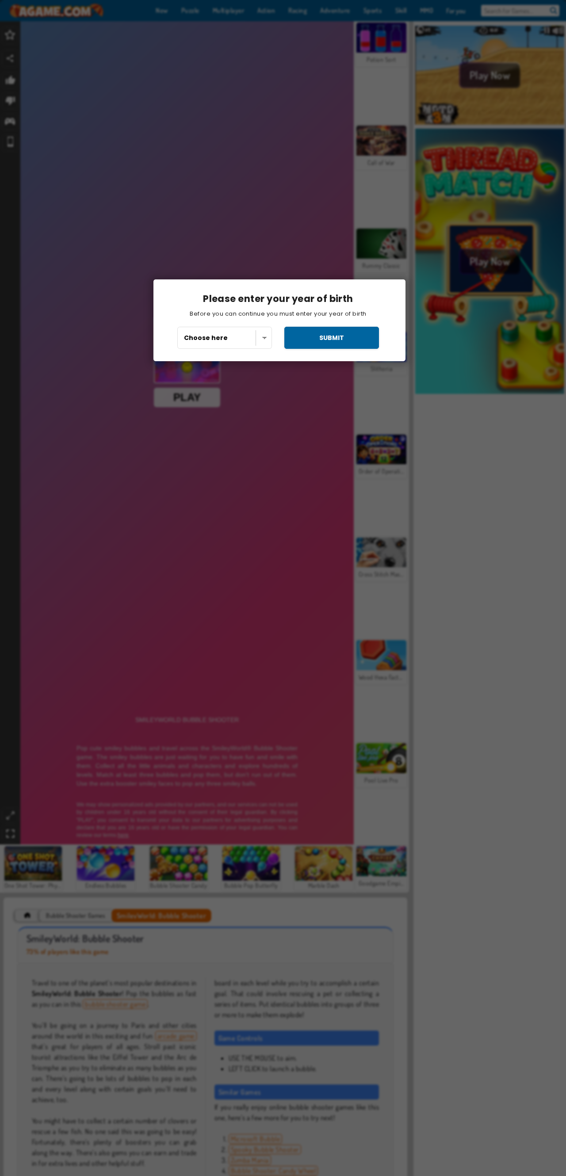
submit (331, 337)
